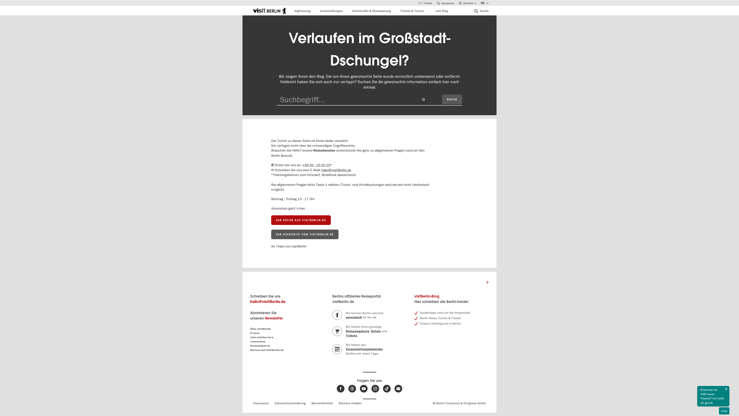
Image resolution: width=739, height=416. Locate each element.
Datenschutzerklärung (290, 403)
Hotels (376, 331)
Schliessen (726, 389)
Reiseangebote (357, 331)
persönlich (354, 317)
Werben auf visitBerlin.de (267, 350)
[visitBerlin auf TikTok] (387, 389)
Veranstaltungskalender (364, 349)
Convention (257, 341)
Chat (724, 411)
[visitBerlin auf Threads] (352, 389)
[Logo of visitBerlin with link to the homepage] (269, 10)
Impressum (261, 403)
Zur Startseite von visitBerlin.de (305, 234)
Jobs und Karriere (261, 337)
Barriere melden (350, 403)
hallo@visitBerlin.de (336, 170)
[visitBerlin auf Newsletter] (398, 389)
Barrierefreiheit (322, 403)
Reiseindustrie (260, 345)
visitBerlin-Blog (426, 296)
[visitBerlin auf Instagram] (375, 389)
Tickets (351, 336)
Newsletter (274, 318)
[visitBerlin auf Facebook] (340, 389)
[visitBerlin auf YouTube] (364, 389)
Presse (255, 333)
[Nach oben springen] (487, 283)
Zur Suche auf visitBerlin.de (301, 220)
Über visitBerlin (260, 328)
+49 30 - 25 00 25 (316, 165)
